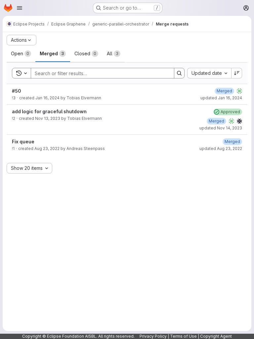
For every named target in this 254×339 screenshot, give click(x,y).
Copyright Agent (216, 336)
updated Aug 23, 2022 (220, 148)
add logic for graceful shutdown (49, 111)
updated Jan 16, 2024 (221, 97)
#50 (16, 91)
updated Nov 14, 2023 (220, 127)
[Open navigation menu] (19, 8)
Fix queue (23, 141)
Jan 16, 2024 (47, 97)
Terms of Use (183, 336)
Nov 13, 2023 (47, 118)
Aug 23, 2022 (47, 148)
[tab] (21, 53)
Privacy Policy (153, 336)
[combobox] (209, 73)
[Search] (179, 73)
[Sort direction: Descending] (237, 73)
